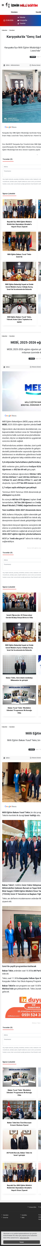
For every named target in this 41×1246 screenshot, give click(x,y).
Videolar (22, 17)
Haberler (4, 30)
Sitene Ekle (32, 1207)
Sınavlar (5, 1217)
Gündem (14, 12)
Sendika (24, 1215)
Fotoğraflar (23, 20)
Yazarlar (22, 23)
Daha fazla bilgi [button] (24, 1238)
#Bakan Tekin (36, 1023)
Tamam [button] (22, 1242)
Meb (23, 1217)
